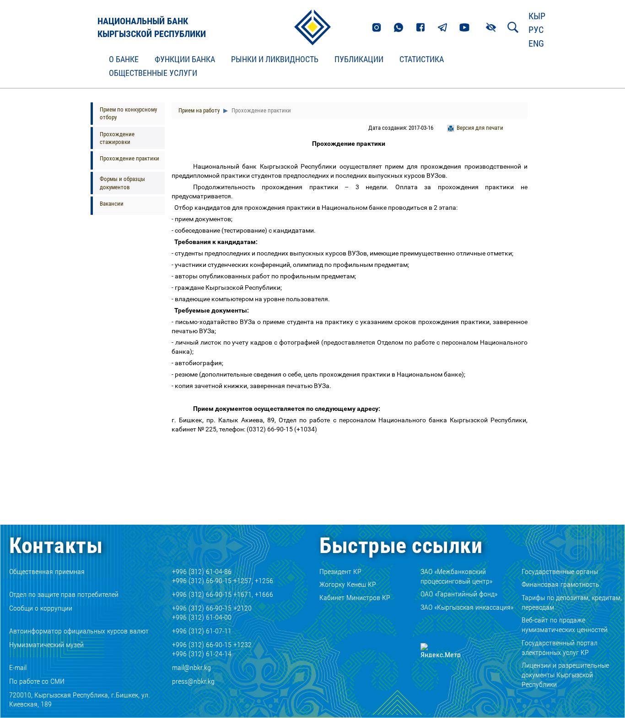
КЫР (536, 16)
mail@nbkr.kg (191, 667)
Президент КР (340, 571)
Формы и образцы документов (122, 183)
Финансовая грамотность (560, 584)
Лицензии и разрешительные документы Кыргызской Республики (565, 675)
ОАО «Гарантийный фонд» (458, 594)
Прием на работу (199, 110)
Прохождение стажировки (117, 138)
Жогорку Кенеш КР (347, 584)
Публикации (358, 59)
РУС (536, 29)
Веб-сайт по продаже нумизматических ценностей (565, 625)
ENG (536, 43)
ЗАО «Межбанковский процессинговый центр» (456, 576)
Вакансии (112, 203)
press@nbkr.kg (193, 681)
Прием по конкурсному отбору (128, 113)
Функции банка (185, 59)
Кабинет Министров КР (354, 597)
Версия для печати (480, 127)
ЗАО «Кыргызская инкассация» (466, 607)
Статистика (421, 59)
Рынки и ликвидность (274, 59)
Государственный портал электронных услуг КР (560, 647)
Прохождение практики (129, 158)
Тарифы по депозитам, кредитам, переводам (572, 602)
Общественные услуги (153, 73)
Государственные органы (560, 571)
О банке (124, 59)
